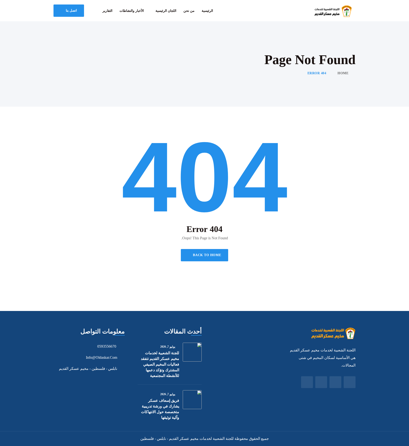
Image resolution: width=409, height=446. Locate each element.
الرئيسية (207, 11)
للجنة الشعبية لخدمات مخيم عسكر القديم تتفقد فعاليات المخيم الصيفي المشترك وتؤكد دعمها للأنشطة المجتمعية (160, 364)
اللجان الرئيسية (166, 11)
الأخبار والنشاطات (132, 11)
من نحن (189, 11)
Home (343, 73)
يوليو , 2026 (167, 346)
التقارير (107, 11)
